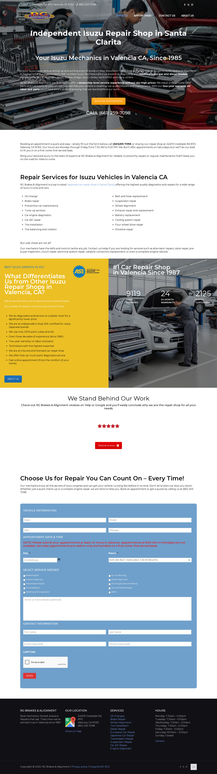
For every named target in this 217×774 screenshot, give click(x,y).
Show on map (73, 731)
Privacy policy (80, 766)
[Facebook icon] (185, 4)
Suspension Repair (121, 742)
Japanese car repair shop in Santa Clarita (90, 184)
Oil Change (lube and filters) (124, 583)
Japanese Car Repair (122, 735)
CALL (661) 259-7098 (108, 113)
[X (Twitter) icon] (188, 4)
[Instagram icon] (192, 4)
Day (26, 553)
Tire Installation (33, 588)
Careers (159, 741)
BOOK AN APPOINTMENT (108, 101)
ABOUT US (13, 379)
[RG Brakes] (39, 15)
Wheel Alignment (119, 579)
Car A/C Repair (118, 745)
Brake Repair (117, 719)
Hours (113, 553)
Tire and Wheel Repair (121, 588)
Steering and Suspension (38, 592)
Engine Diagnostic (34, 579)
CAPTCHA (29, 652)
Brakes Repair (32, 575)
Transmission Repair (35, 583)
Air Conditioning (118, 575)
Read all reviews (106, 445)
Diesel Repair (118, 729)
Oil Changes (117, 716)
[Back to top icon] (194, 767)
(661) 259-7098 (87, 4)
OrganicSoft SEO (100, 766)
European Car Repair (122, 732)
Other (114, 592)
